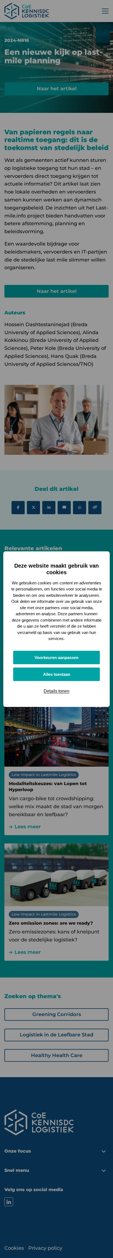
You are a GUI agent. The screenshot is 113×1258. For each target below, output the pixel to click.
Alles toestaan (56, 674)
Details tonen (56, 691)
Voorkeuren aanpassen (56, 657)
